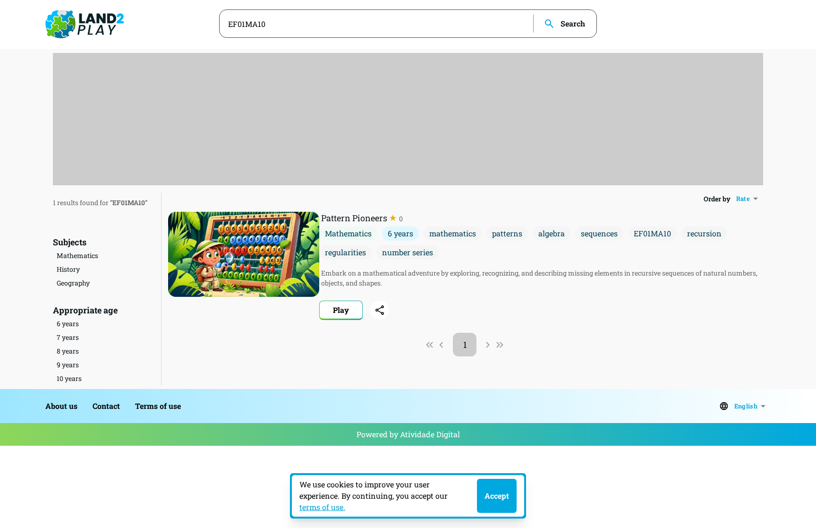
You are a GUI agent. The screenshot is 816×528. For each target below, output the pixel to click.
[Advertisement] (408, 119)
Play (341, 310)
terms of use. (322, 507)
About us (61, 406)
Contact (106, 406)
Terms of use (158, 406)
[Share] (379, 310)
